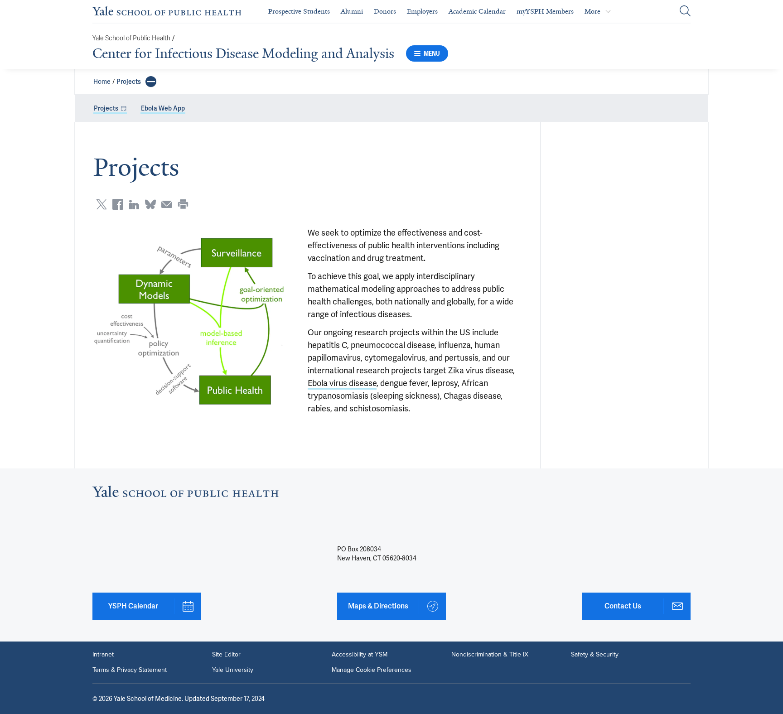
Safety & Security (595, 655)
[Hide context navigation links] (150, 81)
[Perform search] (685, 11)
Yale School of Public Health (131, 38)
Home (102, 81)
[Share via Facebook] (117, 204)
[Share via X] (101, 204)
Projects (128, 81)
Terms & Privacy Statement (129, 670)
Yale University (232, 670)
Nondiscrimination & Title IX (489, 655)
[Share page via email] (166, 204)
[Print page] (183, 204)
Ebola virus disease (342, 383)
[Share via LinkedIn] (134, 204)
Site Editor (226, 655)
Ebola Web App (163, 108)
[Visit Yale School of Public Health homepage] (185, 494)
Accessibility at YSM (359, 655)
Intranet (103, 655)
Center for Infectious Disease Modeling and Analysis (243, 53)
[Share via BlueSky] (150, 204)
